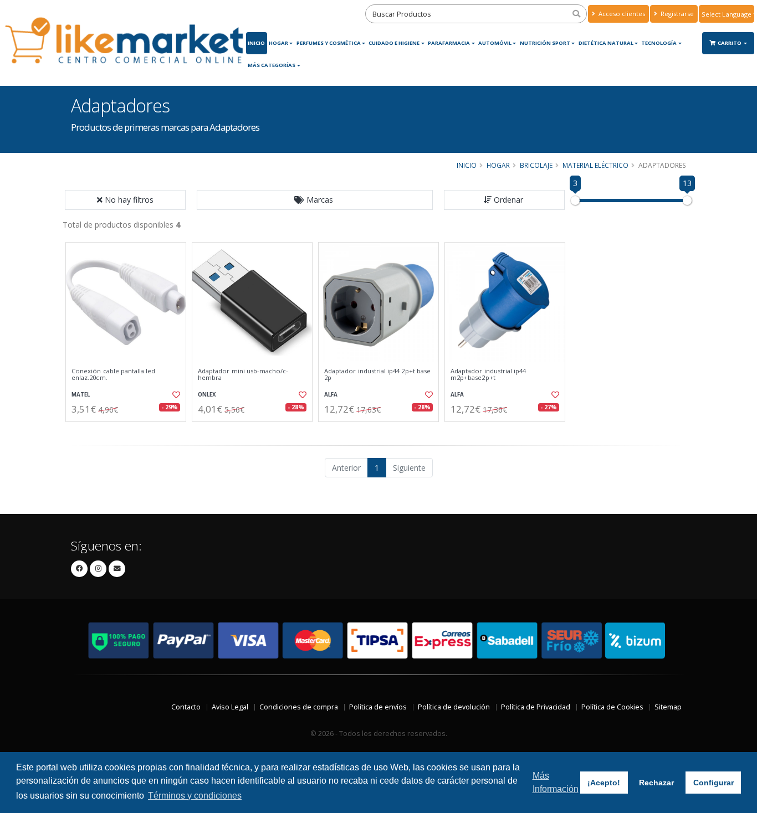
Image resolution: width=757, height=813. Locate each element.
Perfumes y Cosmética (328, 43)
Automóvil (495, 43)
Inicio (256, 43)
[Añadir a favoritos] (175, 395)
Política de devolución (454, 707)
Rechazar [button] (656, 782)
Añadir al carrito (129, 431)
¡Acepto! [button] (603, 782)
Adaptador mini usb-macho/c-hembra (243, 375)
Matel (80, 394)
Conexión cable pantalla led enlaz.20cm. (113, 375)
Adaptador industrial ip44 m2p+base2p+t (488, 375)
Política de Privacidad (535, 707)
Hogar (278, 43)
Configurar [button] (713, 782)
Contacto (186, 707)
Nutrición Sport (545, 43)
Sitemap (668, 707)
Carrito (730, 43)
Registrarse (676, 13)
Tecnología (659, 43)
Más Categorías (271, 65)
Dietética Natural (606, 43)
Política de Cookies (612, 707)
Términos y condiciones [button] (195, 795)
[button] (315, 200)
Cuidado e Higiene (394, 43)
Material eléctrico (595, 165)
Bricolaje (536, 165)
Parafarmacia (449, 43)
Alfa (330, 394)
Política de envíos (378, 707)
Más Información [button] (556, 782)
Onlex (207, 394)
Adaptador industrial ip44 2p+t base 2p (377, 375)
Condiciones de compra (298, 707)
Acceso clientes (621, 13)
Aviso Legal (230, 707)
